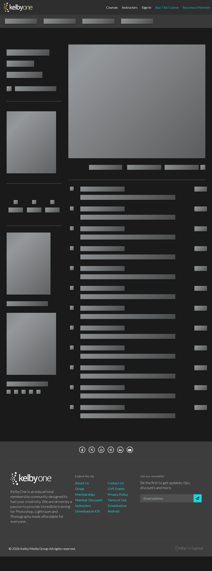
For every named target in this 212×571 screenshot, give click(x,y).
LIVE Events (116, 489)
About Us (82, 483)
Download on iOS (87, 511)
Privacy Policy (118, 494)
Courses (112, 7)
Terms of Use (117, 500)
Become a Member (196, 7)
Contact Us (116, 483)
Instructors (130, 7)
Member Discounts (89, 500)
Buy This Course (166, 7)
